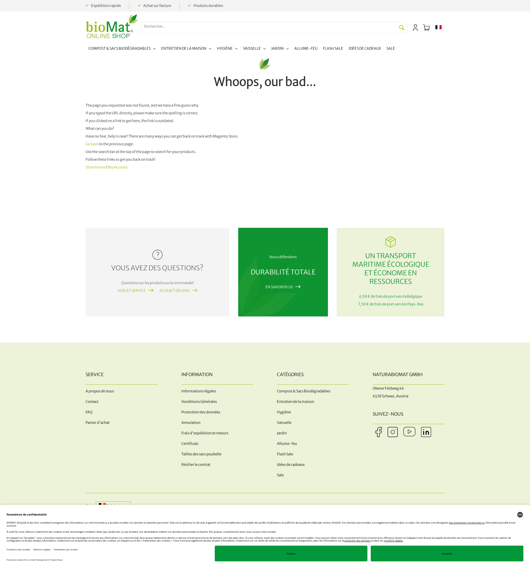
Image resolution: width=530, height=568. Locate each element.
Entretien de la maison (295, 401)
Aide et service (132, 290)
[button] (438, 27)
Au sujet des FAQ (175, 290)
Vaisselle (284, 422)
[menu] (242, 49)
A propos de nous (100, 391)
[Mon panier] (426, 28)
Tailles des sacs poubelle (201, 454)
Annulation (190, 422)
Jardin (282, 433)
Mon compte (415, 28)
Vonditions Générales (199, 401)
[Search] (401, 27)
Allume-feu (287, 443)
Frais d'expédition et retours (204, 433)
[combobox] (268, 26)
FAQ (89, 412)
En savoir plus (279, 287)
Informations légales (198, 391)
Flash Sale (285, 454)
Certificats (189, 443)
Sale (280, 475)
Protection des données (200, 412)
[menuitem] (122, 49)
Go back (92, 144)
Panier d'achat (98, 422)
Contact (92, 401)
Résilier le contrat (195, 464)
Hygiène (284, 412)
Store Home (95, 167)
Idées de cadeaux (291, 464)
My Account (118, 167)
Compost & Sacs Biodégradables (303, 391)
